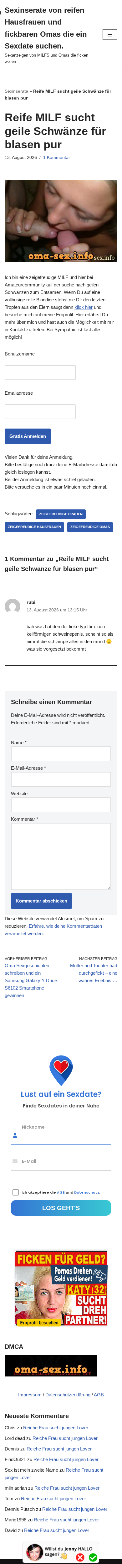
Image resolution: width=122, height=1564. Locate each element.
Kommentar (24, 819)
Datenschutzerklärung (67, 1394)
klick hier (83, 307)
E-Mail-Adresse (28, 768)
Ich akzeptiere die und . (61, 1192)
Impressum (30, 1394)
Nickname (33, 1127)
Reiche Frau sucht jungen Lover (55, 1427)
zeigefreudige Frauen (61, 514)
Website (19, 793)
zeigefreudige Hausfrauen (34, 527)
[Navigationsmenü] (110, 34)
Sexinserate (16, 91)
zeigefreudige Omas (90, 527)
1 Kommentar (56, 157)
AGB (99, 1394)
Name (19, 742)
